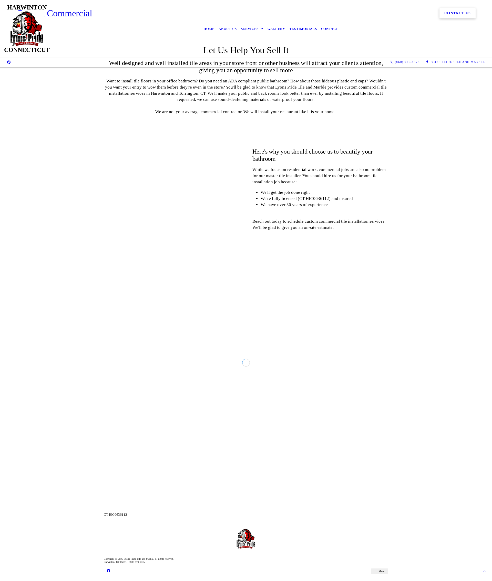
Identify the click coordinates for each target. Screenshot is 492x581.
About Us (228, 29)
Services (250, 29)
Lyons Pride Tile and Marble (457, 61)
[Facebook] (9, 62)
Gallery (276, 29)
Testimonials (303, 29)
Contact (330, 29)
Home (209, 29)
